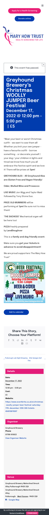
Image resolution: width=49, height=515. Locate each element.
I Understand (32, 513)
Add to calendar (16, 312)
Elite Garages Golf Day (35, 359)
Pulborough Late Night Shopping (16, 358)
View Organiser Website (15, 438)
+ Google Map (13, 500)
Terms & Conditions (17, 513)
